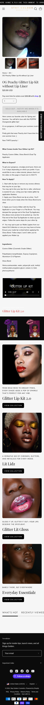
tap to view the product (10, 315)
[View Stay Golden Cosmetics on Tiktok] (16, 671)
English (32, 684)
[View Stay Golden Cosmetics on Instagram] (11, 671)
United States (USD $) (17, 684)
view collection (13, 405)
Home (4, 73)
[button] (35, 8)
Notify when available (41, 126)
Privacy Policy (14, 692)
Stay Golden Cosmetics (17, 688)
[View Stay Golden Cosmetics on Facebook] (22, 671)
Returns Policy (25, 692)
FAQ (7, 692)
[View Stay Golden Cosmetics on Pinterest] (27, 671)
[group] (22, 2)
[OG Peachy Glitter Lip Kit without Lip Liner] (10, 63)
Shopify (36, 688)
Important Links (8, 663)
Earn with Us (26, 694)
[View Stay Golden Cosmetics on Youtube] (33, 671)
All (10, 73)
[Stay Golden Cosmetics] (22, 9)
